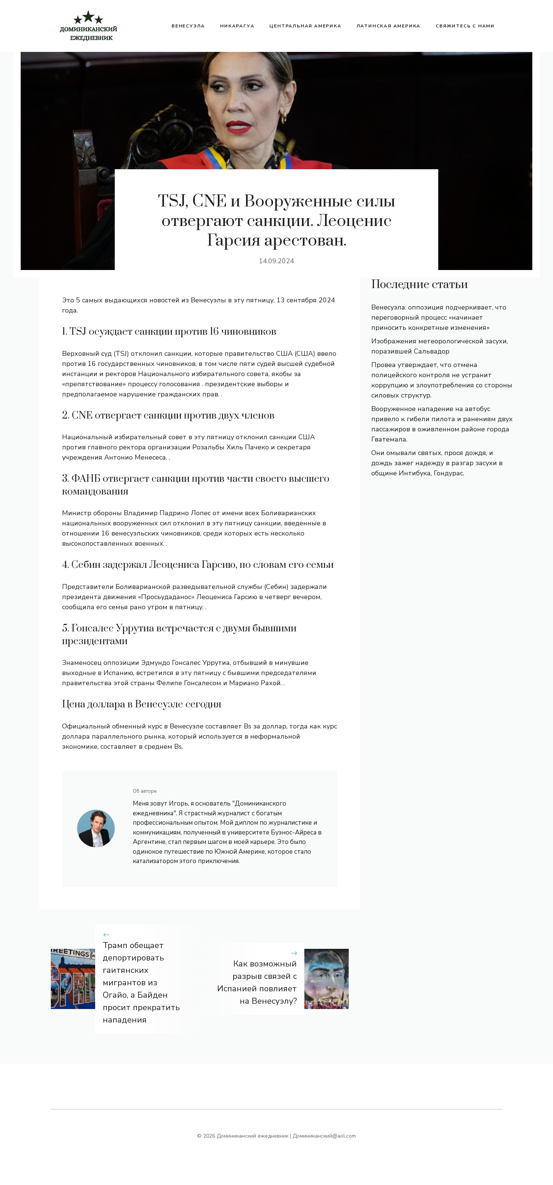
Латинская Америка (389, 26)
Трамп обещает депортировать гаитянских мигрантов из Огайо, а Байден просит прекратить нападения (141, 983)
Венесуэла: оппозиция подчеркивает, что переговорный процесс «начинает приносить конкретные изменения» (438, 317)
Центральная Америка (305, 26)
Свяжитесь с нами (465, 26)
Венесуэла (188, 26)
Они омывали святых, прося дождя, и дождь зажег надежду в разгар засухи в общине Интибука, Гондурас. (437, 463)
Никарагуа (237, 26)
